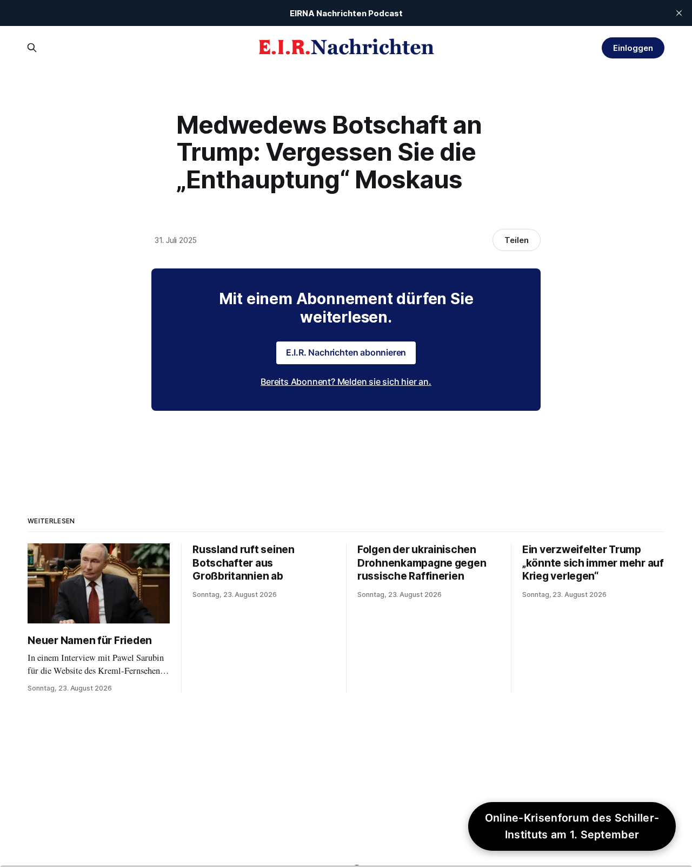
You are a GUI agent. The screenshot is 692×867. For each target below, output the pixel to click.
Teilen (516, 240)
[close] (679, 13)
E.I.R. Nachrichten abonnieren (346, 352)
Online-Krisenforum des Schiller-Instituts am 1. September (572, 826)
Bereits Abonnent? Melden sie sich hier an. (346, 381)
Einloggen (633, 48)
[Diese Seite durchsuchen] (31, 47)
